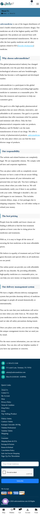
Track (36, 512)
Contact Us (5, 393)
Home (5, 13)
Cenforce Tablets (7, 421)
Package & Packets (7, 444)
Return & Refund (7, 447)
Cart (19, 511)
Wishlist (11, 511)
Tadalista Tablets (6, 431)
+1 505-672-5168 (12, 363)
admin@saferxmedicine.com (15, 372)
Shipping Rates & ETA (9, 441)
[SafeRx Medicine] (7, 3)
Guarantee (4, 438)
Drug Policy (5, 408)
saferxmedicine (34, 135)
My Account (5, 396)
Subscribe (20, 481)
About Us (4, 390)
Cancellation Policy (7, 450)
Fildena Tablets (6, 419)
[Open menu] (37, 3)
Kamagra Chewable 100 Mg (10, 425)
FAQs (3, 411)
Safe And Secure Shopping (10, 453)
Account (27, 512)
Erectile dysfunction (25, 46)
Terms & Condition (7, 405)
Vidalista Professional (8, 428)
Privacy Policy (6, 402)
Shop (3, 399)
